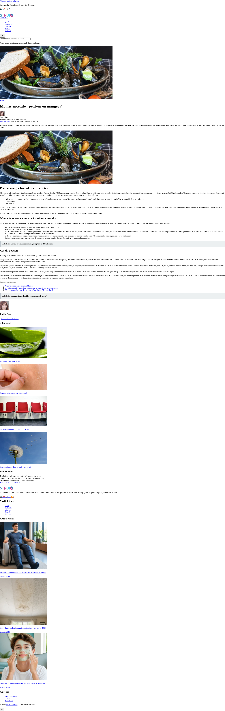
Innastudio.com (11, 705)
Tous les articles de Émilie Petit (10, 319)
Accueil (3, 121)
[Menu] (7, 18)
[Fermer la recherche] (2, 36)
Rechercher (4, 39)
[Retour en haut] (2, 709)
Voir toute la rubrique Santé (10, 482)
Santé (7, 22)
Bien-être (8, 24)
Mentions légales (11, 696)
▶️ (12, 497)
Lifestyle (8, 26)
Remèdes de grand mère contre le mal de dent (17, 480)
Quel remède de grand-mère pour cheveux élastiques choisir (22, 478)
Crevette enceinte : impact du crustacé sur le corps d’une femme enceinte (31, 288)
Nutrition (8, 31)
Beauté (7, 29)
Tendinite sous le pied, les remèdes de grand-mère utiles (20, 476)
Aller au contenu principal (9, 1)
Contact (3, 18)
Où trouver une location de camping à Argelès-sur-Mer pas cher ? (29, 290)
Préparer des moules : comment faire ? (19, 286)
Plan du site (9, 701)
